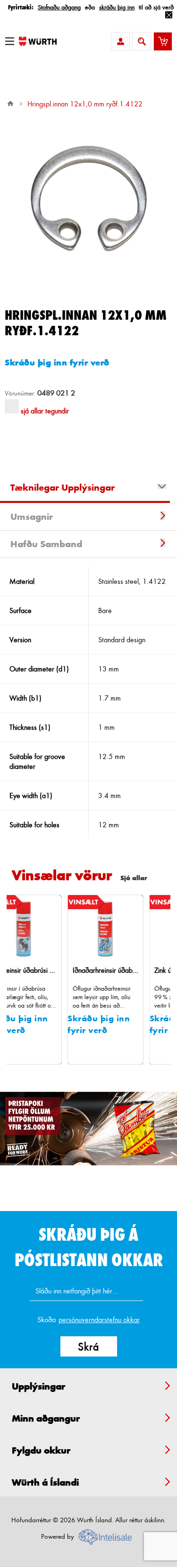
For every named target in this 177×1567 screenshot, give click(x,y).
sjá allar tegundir (45, 410)
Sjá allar (133, 877)
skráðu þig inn (117, 7)
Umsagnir (31, 516)
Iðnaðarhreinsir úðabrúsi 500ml (78, 970)
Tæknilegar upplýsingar (62, 487)
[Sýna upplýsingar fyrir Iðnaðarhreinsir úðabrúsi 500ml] (78, 929)
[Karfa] (162, 41)
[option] (88, 1128)
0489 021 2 (56, 392)
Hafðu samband (46, 543)
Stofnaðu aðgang (59, 7)
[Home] (10, 103)
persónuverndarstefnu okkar (99, 1319)
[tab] (88, 488)
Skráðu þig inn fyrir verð (57, 362)
